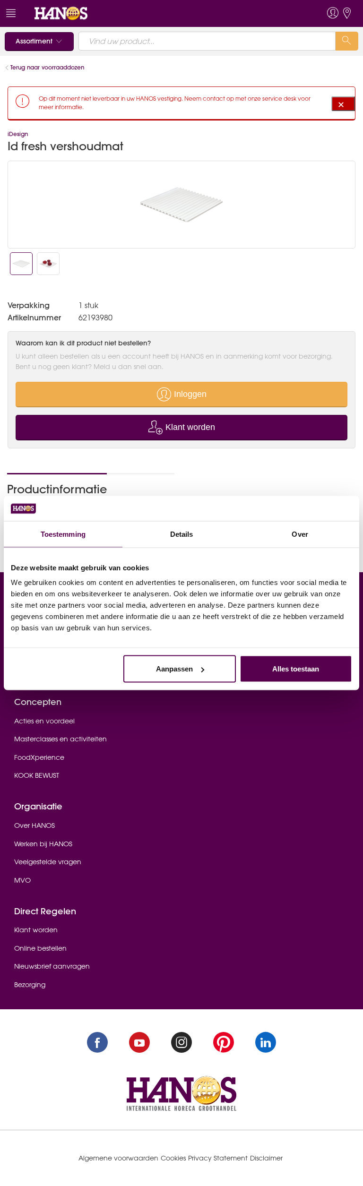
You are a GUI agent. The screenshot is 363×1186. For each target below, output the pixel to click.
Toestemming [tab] (63, 534)
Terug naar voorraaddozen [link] (47, 67)
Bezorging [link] (29, 984)
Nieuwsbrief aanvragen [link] (52, 966)
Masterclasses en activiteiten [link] (60, 739)
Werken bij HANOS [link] (43, 844)
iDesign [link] (18, 134)
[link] (61, 13)
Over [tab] (300, 534)
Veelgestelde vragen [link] (47, 862)
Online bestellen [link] (40, 948)
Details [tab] (181, 534)
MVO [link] (22, 880)
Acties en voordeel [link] (44, 721)
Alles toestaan (295, 669)
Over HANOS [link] (34, 825)
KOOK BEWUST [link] (36, 775)
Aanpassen (174, 669)
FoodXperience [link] (39, 757)
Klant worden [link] (36, 930)
